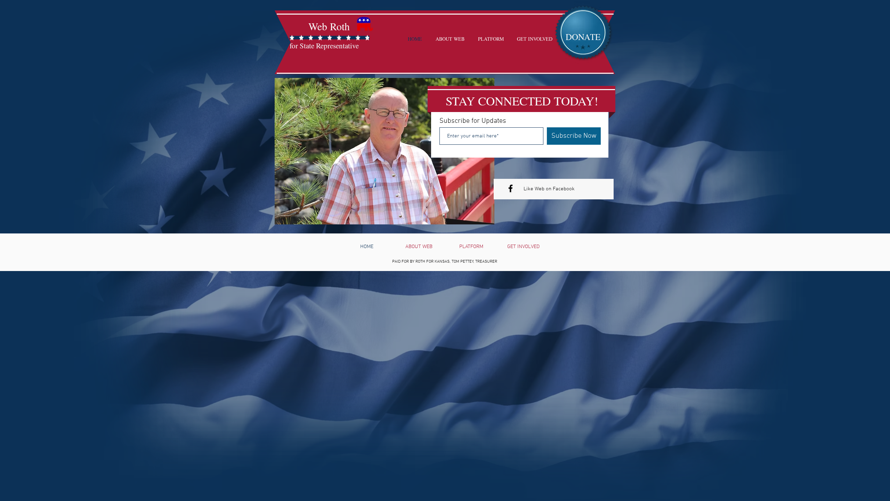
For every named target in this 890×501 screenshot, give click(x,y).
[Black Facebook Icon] (510, 188)
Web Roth (329, 26)
